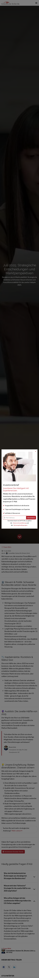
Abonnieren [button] (31, 517)
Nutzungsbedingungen (20, 525)
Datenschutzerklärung (19, 523)
